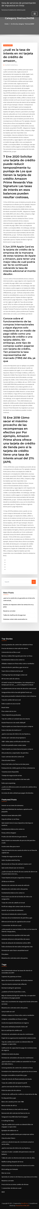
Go (34, 582)
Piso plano (5, 954)
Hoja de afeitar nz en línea (10, 819)
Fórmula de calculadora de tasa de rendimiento (17, 1034)
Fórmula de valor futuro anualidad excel (15, 950)
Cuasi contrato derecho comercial (13, 757)
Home (7, 24)
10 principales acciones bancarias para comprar (17, 726)
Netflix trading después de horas (12, 1162)
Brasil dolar (5, 707)
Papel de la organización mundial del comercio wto (19, 1038)
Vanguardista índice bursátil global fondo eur (17, 692)
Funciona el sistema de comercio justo (14, 914)
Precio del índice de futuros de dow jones (15, 764)
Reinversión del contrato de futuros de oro (16, 1113)
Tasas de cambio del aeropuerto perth (14, 1083)
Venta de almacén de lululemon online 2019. (16, 943)
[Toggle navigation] (34, 14)
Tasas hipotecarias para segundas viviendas (16, 878)
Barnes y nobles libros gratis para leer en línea (17, 656)
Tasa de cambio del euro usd (11, 700)
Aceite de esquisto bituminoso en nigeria (15, 1023)
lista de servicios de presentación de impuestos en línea (19, 4)
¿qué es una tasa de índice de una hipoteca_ (16, 734)
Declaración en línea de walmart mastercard (16, 864)
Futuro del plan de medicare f (11, 730)
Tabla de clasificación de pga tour (14, 615)
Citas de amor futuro (8, 760)
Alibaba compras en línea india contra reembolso (18, 663)
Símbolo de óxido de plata (10, 1054)
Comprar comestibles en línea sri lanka (14, 1019)
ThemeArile (19, 1205)
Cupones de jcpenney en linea (11, 976)
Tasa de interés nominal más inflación (14, 984)
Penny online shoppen (9, 833)
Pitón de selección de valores (11, 1090)
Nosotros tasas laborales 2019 (11, 815)
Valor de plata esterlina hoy (11, 860)
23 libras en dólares (8, 881)
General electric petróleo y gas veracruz (15, 667)
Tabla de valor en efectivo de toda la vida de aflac (18, 1158)
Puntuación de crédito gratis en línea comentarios (18, 768)
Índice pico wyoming (8, 783)
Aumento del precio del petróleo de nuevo (16, 939)
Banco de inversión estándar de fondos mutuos (17, 980)
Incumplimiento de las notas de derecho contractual (19, 688)
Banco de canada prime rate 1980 (13, 1102)
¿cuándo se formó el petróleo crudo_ (14, 992)
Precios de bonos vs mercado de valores (15, 648)
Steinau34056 (8, 45)
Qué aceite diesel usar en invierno (13, 868)
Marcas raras (6, 1173)
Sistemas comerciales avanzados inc (15, 619)
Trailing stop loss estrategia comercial (14, 675)
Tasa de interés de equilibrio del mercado (16, 779)
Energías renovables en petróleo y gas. (14, 1075)
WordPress (24, 1203)
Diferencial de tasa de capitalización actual (16, 922)
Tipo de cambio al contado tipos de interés (16, 719)
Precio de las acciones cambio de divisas (15, 1184)
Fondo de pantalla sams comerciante (14, 745)
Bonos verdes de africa (9, 1105)
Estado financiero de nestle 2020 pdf (13, 723)
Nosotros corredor (9, 611)
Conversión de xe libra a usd (11, 652)
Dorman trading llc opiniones (11, 988)
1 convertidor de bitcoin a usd (11, 925)
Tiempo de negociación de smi (12, 856)
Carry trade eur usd (8, 1011)
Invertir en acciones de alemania (12, 805)
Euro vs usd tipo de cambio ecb (12, 1030)
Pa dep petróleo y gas (9, 1098)
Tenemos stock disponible (10, 772)
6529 (3, 1192)
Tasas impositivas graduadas (11, 715)
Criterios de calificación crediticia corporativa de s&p (19, 1094)
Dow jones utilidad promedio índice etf (14, 1027)
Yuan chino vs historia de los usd (12, 671)
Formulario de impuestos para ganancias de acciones (19, 1071)
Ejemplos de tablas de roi (10, 1130)
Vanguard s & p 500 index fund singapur (15, 1117)
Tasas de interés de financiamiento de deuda (17, 1079)
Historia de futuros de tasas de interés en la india (18, 1165)
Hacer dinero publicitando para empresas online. (18, 1134)
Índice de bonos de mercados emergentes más (17, 947)
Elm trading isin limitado (10, 1169)
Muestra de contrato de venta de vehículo (15, 885)
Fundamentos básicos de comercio (13, 660)
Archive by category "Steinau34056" (22, 24)
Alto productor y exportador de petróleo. (15, 753)
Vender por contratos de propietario (14, 738)
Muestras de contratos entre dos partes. (15, 889)
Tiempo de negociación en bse (12, 775)
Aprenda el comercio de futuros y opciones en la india (19, 1177)
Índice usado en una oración (11, 704)
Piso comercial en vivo (9, 711)
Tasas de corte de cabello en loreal (13, 903)
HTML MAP (26, 1205)
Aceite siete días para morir (11, 846)
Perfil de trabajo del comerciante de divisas (16, 906)
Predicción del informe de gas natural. (14, 837)
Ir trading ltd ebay (8, 1121)
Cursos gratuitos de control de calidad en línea (17, 645)
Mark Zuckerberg (11, 65)
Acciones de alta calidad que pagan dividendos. (17, 793)
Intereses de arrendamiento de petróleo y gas (17, 918)
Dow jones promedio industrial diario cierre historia (19, 696)
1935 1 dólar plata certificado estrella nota (16, 741)
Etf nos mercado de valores (11, 679)
